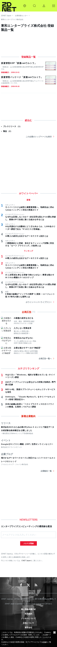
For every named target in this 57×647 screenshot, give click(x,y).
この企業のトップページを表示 (39, 137)
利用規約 (28, 614)
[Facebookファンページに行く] (21, 585)
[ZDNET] (9, 5)
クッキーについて (28, 618)
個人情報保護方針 (28, 609)
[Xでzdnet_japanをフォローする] (28, 585)
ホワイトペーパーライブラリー (39, 302)
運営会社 (28, 627)
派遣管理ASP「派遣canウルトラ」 (19, 63)
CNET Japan (26, 560)
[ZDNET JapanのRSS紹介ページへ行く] (36, 585)
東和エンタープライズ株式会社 (12, 19)
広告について (28, 623)
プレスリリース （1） (12, 126)
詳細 (44, 642)
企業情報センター (21, 16)
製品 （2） (7, 131)
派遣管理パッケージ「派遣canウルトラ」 (22, 77)
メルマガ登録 (28, 543)
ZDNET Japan (6, 16)
